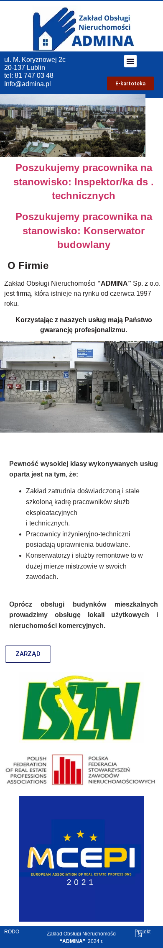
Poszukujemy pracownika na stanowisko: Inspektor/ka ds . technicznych (83, 181)
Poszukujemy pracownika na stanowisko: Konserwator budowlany (83, 230)
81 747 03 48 (33, 75)
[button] (130, 61)
